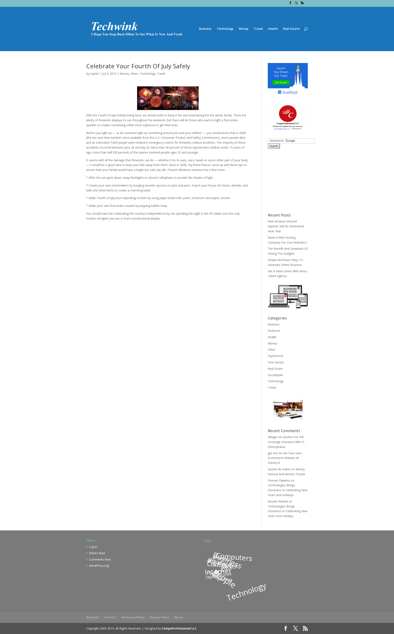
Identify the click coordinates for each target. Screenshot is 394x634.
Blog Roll (92, 617)
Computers (234, 556)
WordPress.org (99, 566)
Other (134, 74)
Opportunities (218, 575)
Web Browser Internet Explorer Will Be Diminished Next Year (286, 226)
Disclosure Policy (133, 617)
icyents (94, 74)
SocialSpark (275, 375)
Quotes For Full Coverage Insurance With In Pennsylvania (286, 442)
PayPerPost (275, 356)
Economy (221, 558)
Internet (218, 571)
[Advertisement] (293, 180)
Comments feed (100, 559)
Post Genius (276, 362)
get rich (273, 453)
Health (273, 29)
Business (205, 29)
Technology (225, 29)
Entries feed (97, 553)
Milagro (273, 437)
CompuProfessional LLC (179, 628)
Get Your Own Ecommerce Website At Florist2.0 (284, 458)
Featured (274, 331)
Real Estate (291, 29)
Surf (211, 562)
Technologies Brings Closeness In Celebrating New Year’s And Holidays (287, 490)
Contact (110, 617)
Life (219, 563)
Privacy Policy (159, 617)
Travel (258, 29)
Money (244, 29)
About (178, 617)
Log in (93, 547)
